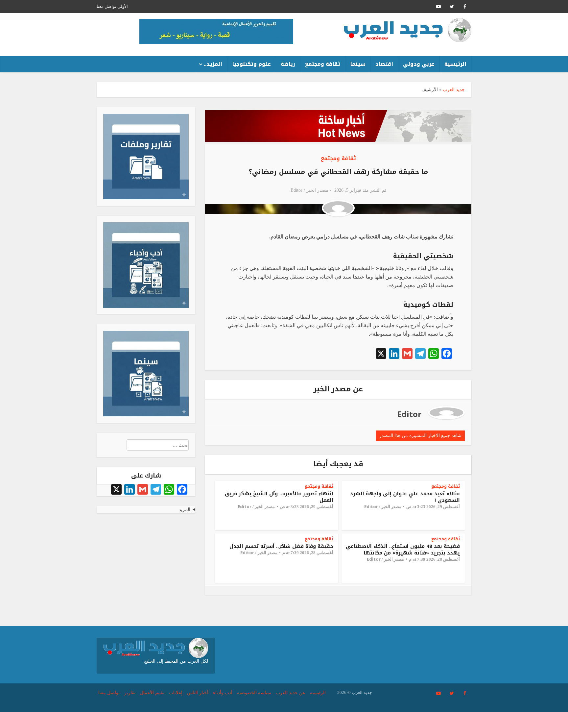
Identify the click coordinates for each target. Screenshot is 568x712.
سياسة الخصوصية (254, 692)
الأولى (122, 6)
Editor (296, 190)
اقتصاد (384, 64)
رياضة (288, 64)
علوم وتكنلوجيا (251, 64)
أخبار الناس (197, 692)
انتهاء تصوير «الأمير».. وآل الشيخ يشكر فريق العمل (279, 497)
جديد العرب (454, 89)
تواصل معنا (106, 6)
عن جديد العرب (290, 692)
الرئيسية (455, 64)
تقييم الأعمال (152, 692)
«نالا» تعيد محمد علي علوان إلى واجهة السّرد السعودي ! (405, 497)
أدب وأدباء (222, 692)
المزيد (184, 509)
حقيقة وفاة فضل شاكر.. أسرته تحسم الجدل (281, 546)
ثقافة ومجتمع (322, 64)
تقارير (129, 692)
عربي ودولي (419, 64)
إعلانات (175, 692)
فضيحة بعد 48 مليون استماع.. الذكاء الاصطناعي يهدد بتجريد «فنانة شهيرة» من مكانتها (403, 549)
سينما (358, 64)
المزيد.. (213, 64)
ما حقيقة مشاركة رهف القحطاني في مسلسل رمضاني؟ (338, 171)
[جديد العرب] (407, 30)
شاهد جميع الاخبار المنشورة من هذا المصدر (420, 435)
